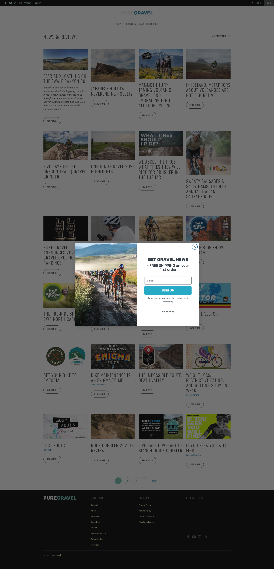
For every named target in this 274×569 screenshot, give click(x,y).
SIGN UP (168, 290)
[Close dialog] (195, 246)
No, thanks (168, 311)
